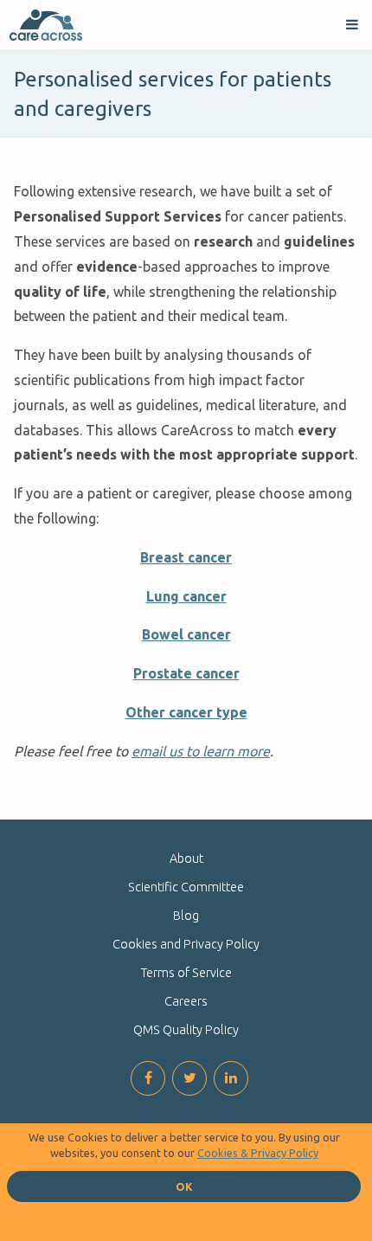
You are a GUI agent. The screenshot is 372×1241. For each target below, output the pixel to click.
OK (184, 1186)
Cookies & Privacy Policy (257, 1153)
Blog (186, 916)
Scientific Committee (186, 887)
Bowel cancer (186, 634)
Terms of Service (186, 973)
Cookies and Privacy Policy (186, 944)
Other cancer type (186, 712)
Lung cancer (186, 596)
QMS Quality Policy (186, 1030)
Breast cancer (186, 557)
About (186, 858)
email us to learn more (200, 751)
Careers (186, 1001)
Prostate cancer (186, 673)
